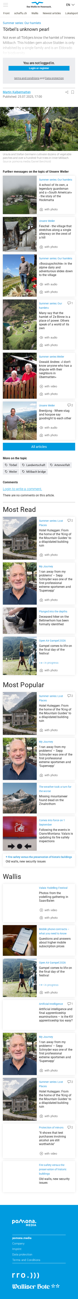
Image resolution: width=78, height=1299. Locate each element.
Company (18, 1243)
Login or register (39, 68)
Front (6, 13)
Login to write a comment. (22, 489)
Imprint (16, 1249)
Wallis (34, 13)
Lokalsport (71, 13)
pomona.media (21, 1238)
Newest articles (52, 13)
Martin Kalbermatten (17, 92)
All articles (39, 447)
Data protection (22, 1254)
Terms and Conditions (26, 1260)
